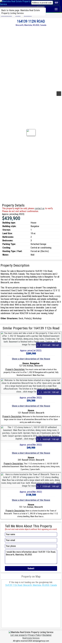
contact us (39, 208)
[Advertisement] (31, 58)
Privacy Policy (34, 635)
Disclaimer (47, 635)
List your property (18, 635)
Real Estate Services (31, 638)
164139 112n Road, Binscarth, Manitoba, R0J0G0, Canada (31, 585)
